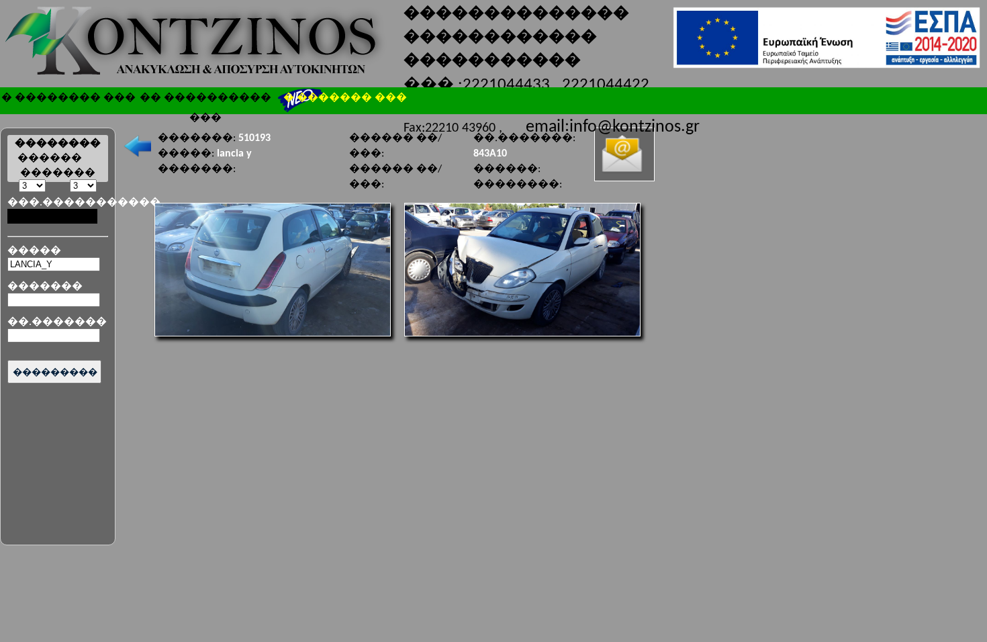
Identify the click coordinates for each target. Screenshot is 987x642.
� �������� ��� (68, 97)
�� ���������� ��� (205, 99)
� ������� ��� (345, 97)
